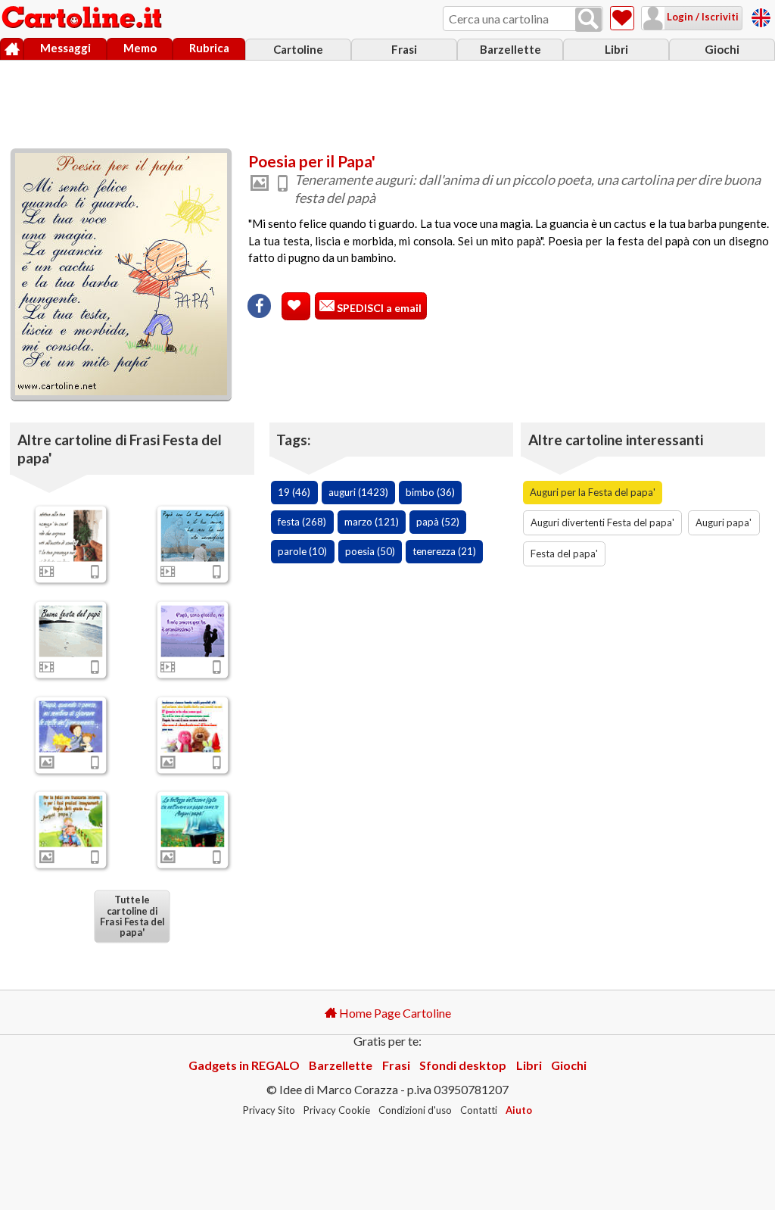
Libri (616, 49)
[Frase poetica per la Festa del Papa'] (71, 726)
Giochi (722, 49)
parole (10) (302, 551)
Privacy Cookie (336, 1110)
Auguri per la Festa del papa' (592, 492)
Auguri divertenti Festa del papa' (602, 522)
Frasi (404, 49)
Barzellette (510, 49)
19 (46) (294, 492)
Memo (140, 48)
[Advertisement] (387, 101)
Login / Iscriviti (702, 17)
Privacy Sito (269, 1110)
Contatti (478, 1110)
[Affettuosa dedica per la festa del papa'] (193, 535)
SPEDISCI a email (378, 307)
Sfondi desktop (462, 1065)
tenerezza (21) (444, 551)
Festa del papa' (564, 553)
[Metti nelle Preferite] (296, 306)
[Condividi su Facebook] (259, 306)
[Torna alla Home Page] (83, 18)
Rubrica (209, 48)
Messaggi (65, 48)
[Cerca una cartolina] (588, 20)
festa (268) (302, 522)
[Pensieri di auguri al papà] (71, 535)
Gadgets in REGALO (244, 1065)
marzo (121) (371, 522)
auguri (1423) (358, 492)
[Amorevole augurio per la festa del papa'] (193, 630)
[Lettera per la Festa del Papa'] (193, 726)
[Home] (12, 49)
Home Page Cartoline (394, 1013)
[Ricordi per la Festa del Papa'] (71, 821)
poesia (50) (370, 551)
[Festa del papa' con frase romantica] (71, 630)
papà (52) (437, 522)
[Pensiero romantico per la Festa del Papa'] (193, 821)
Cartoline (298, 49)
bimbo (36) (430, 492)
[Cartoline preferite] (622, 18)
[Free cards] (761, 15)
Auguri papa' (724, 522)
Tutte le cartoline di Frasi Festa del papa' (132, 916)
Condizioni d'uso (415, 1110)
